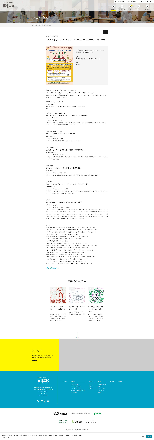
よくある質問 (74, 392)
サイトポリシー (43, 393)
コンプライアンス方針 (43, 395)
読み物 (99, 381)
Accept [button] (149, 436)
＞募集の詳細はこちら (52, 268)
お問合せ (120, 381)
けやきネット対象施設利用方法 (78, 390)
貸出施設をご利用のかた (132, 1)
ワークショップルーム (76, 386)
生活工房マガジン (102, 384)
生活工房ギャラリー (75, 388)
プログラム (91, 381)
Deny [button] (142, 436)
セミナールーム (74, 384)
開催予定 (91, 386)
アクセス (112, 381)
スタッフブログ (101, 388)
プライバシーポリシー (43, 391)
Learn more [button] (6, 437)
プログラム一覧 (39, 25)
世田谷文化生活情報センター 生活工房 (8, 5)
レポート (100, 386)
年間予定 (91, 388)
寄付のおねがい (121, 1)
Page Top (77, 337)
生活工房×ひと (101, 390)
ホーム (33, 25)
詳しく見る (34, 360)
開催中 (90, 384)
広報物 (99, 392)
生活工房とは (64, 381)
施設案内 (73, 381)
